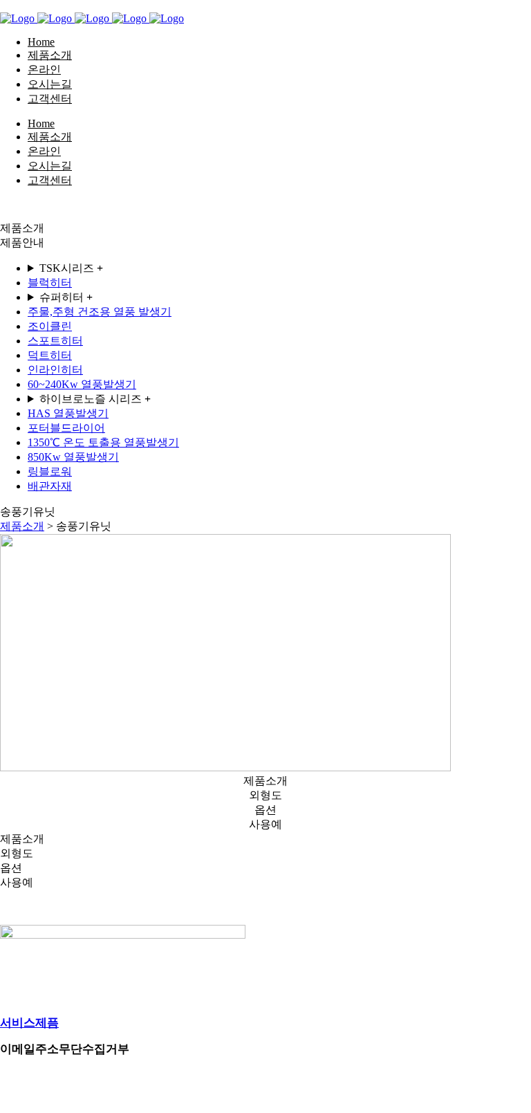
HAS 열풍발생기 (68, 413)
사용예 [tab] (265, 824)
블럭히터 (50, 282)
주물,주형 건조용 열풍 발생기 (99, 312)
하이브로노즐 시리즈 (95, 399)
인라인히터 (55, 370)
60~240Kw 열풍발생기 (82, 384)
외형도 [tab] (265, 795)
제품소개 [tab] (265, 781)
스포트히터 (55, 341)
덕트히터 (50, 355)
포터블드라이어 (66, 428)
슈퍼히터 (66, 297)
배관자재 (50, 486)
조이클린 (50, 326)
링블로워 (50, 471)
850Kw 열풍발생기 (73, 457)
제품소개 (22, 526)
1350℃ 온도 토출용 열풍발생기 (103, 442)
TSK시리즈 (71, 268)
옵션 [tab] (265, 810)
